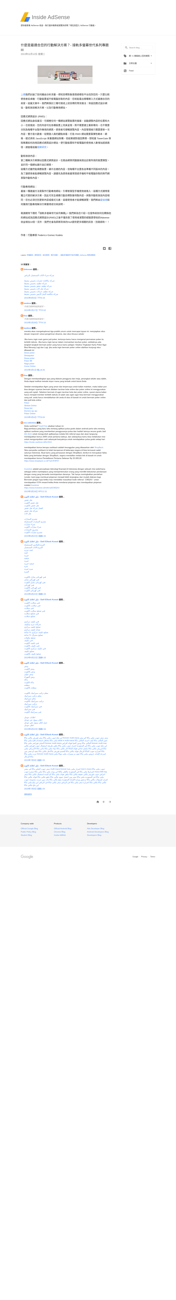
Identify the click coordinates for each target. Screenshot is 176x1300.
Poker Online (29, 413)
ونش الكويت (29, 669)
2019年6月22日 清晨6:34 (35, 729)
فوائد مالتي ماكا (30, 777)
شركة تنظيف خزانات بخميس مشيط (38, 291)
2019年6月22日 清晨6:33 (35, 594)
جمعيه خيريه (29, 563)
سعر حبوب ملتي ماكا (95, 738)
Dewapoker (29, 355)
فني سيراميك (29, 709)
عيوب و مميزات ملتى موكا (69, 754)
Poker (26, 403)
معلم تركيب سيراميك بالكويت (36, 693)
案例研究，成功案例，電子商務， (47, 255)
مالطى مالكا (63, 772)
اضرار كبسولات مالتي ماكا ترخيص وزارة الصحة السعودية (85, 780)
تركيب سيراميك (30, 704)
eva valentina (30, 423)
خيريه (26, 555)
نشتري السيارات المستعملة (35, 521)
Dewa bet (28, 408)
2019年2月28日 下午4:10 (35, 322)
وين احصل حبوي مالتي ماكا (61, 777)
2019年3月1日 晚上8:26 (34, 370)
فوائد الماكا (72, 748)
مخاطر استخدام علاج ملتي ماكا (36, 740)
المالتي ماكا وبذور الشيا (82, 743)
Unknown (28, 269)
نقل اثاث (27, 513)
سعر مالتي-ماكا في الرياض (50, 782)
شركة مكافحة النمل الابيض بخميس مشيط (41, 294)
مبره (26, 566)
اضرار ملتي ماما (73, 769)
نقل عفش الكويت (31, 503)
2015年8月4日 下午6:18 (34, 298)
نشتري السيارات (30, 519)
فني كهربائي (29, 585)
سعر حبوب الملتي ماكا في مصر (37, 769)
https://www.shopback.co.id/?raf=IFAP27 (41, 461)
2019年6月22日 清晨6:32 (35, 536)
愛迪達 (103, 200)
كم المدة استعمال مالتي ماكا (39, 774)
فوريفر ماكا (54, 751)
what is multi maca (66, 740)
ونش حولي (28, 674)
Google (136, 857)
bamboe (28, 303)
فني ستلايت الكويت (32, 603)
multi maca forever (58, 769)
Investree (28, 469)
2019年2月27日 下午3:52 (35, 310)
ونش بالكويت (29, 672)
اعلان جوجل (29, 725)
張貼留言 (28, 794)
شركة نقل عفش (31, 511)
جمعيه (26, 558)
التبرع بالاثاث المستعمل (33, 547)
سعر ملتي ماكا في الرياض (72, 782)
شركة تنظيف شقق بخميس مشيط (38, 286)
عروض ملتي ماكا (87, 754)
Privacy (144, 857)
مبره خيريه (28, 569)
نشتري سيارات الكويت (33, 532)
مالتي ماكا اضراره (90, 782)
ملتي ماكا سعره (35, 772)
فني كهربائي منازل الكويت (34, 582)
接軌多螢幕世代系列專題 (70, 255)
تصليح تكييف (29, 651)
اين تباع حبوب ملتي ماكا (52, 738)
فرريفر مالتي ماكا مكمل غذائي (90, 748)
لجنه (26, 553)
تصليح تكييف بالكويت (32, 654)
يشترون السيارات (31, 530)
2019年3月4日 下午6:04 (34, 417)
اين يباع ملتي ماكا (31, 782)
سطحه (27, 685)
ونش (26, 666)
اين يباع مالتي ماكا (31, 785)
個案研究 (41, 147)
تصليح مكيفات (29, 638)
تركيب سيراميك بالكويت (34, 701)
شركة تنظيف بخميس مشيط (35, 283)
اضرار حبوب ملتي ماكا (67, 746)
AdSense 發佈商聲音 (87, 255)
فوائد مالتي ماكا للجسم (69, 751)
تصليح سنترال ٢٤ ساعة (33, 635)
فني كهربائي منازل (31, 580)
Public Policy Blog (28, 832)
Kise (26, 316)
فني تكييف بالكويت (31, 646)
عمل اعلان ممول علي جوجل (35, 723)
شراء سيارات (29, 524)
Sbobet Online (30, 405)
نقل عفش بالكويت (31, 505)
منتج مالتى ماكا (56, 780)
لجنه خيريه (28, 550)
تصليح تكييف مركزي (32, 627)
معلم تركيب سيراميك (33, 696)
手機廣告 (30, 255)
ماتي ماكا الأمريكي (36, 748)
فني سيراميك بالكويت (33, 706)
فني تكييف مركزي (31, 622)
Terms (152, 857)
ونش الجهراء (29, 677)
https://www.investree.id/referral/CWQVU (41, 488)
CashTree (43, 426)
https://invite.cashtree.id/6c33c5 (38, 442)
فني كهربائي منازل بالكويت (35, 577)
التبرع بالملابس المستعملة (34, 545)
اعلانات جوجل (29, 717)
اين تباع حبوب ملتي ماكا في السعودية (92, 746)
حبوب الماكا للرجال (86, 751)
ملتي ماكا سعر (79, 777)
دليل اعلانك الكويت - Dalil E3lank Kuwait (41, 497)
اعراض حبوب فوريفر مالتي (94, 774)
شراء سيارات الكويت (32, 527)
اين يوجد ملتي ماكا (50, 772)
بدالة (26, 680)
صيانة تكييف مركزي (32, 630)
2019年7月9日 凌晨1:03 (34, 760)
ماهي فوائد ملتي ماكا (60, 774)
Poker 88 (28, 361)
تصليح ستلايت (29, 616)
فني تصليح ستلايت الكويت (34, 611)
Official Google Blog (29, 828)
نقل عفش (28, 500)
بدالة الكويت (29, 682)
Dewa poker (29, 353)
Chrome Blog (59, 832)
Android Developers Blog (98, 832)
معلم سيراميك (30, 698)
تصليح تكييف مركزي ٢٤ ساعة (36, 632)
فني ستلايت (29, 608)
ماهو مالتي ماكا (43, 777)
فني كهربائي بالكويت (32, 588)
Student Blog (26, 835)
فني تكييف (28, 640)
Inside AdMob (60, 835)
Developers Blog (94, 835)
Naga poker (29, 363)
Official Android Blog (62, 828)
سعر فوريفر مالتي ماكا (33, 738)
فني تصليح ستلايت (31, 613)
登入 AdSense (82, 25)
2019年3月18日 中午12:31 (35, 491)
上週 (23, 94)
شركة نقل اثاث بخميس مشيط (36, 289)
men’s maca (86, 769)
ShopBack (98, 447)
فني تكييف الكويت (31, 643)
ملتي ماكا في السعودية (78, 772)
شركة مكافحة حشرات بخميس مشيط (39, 281)
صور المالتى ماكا (100, 740)
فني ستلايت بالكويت (32, 605)
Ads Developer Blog (95, 828)
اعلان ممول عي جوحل (33, 720)
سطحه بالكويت (30, 688)
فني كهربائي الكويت (32, 590)
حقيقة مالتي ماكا (76, 774)
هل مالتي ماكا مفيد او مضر (39, 751)
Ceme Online (30, 366)
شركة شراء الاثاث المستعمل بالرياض (39, 275)
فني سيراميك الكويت (32, 712)
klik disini (28, 434)
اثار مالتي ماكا (62, 748)
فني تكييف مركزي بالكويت (35, 648)
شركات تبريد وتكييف (32, 624)
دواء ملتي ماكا (50, 748)
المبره (26, 572)
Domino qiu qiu (30, 411)
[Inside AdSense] (51, 21)
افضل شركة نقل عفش (33, 508)
